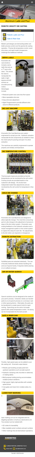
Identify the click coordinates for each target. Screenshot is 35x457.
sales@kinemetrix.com (21, 448)
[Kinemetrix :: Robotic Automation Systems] (11, 438)
